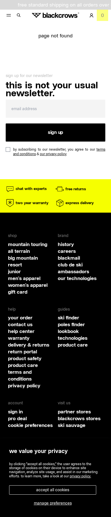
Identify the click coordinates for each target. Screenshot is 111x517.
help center (21, 331)
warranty (19, 338)
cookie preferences (30, 425)
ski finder (68, 317)
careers (67, 251)
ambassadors (73, 271)
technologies (72, 338)
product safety (25, 358)
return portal (22, 351)
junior (14, 271)
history (66, 244)
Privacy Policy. (80, 476)
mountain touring (27, 244)
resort (15, 264)
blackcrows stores (79, 418)
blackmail (69, 257)
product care (23, 365)
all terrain (19, 251)
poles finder (71, 324)
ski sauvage (71, 425)
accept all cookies (52, 490)
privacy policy (24, 385)
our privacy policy (53, 154)
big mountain (23, 257)
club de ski (70, 264)
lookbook (68, 331)
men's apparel (24, 278)
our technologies (77, 278)
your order (20, 317)
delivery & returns (28, 344)
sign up (55, 132)
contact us (20, 324)
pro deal (17, 418)
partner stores (74, 411)
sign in (15, 411)
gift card (17, 291)
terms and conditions (20, 375)
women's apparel (28, 285)
